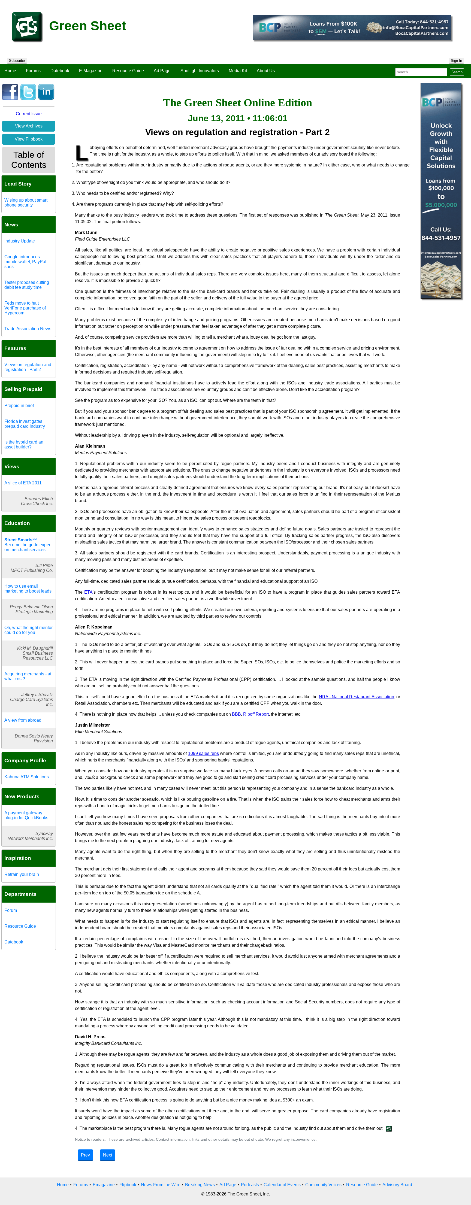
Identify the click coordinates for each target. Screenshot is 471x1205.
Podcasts (250, 1184)
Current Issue (29, 113)
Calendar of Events (282, 1184)
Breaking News (200, 1184)
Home (10, 70)
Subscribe (17, 61)
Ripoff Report (256, 714)
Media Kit (238, 70)
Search (457, 72)
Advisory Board (397, 1184)
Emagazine (104, 1184)
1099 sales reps (203, 753)
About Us (266, 70)
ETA (88, 592)
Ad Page (162, 70)
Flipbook (127, 1184)
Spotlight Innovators (199, 70)
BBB (236, 714)
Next (107, 1155)
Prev (85, 1155)
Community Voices (323, 1184)
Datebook (59, 70)
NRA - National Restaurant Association (356, 696)
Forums (33, 70)
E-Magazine (90, 70)
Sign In (456, 61)
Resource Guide (128, 70)
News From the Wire (160, 1184)
